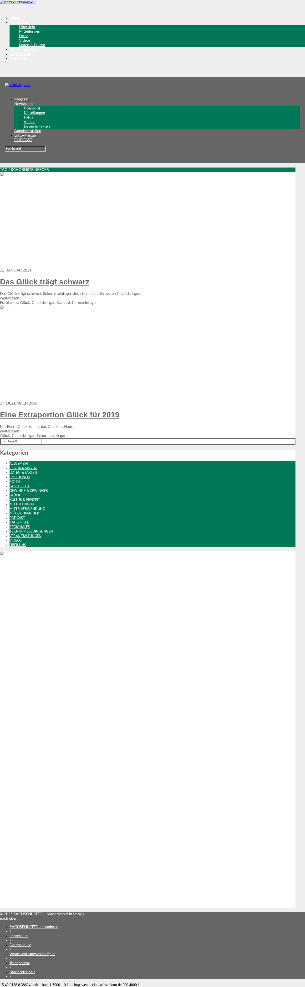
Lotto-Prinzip (20, 54)
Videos (24, 40)
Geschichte (20, 486)
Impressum (19, 936)
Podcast (17, 518)
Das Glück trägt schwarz (44, 281)
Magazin (17, 18)
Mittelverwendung (27, 509)
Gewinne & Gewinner (29, 491)
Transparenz (20, 963)
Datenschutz (20, 945)
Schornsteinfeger (82, 303)
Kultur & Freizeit (25, 500)
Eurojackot (9, 303)
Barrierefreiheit (22, 972)
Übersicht (27, 27)
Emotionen (20, 477)
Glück (25, 303)
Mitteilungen (29, 31)
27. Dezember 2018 (18, 403)
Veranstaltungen (25, 536)
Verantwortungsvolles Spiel (32, 954)
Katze (61, 303)
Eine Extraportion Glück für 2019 (59, 414)
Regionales (20, 527)
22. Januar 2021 (15, 270)
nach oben (8, 918)
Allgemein (19, 463)
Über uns (18, 545)
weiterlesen (9, 298)
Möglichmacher (24, 513)
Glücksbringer (43, 303)
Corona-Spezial (23, 468)
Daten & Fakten (32, 45)
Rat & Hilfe (19, 522)
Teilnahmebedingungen (31, 531)
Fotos (23, 36)
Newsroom (19, 22)
